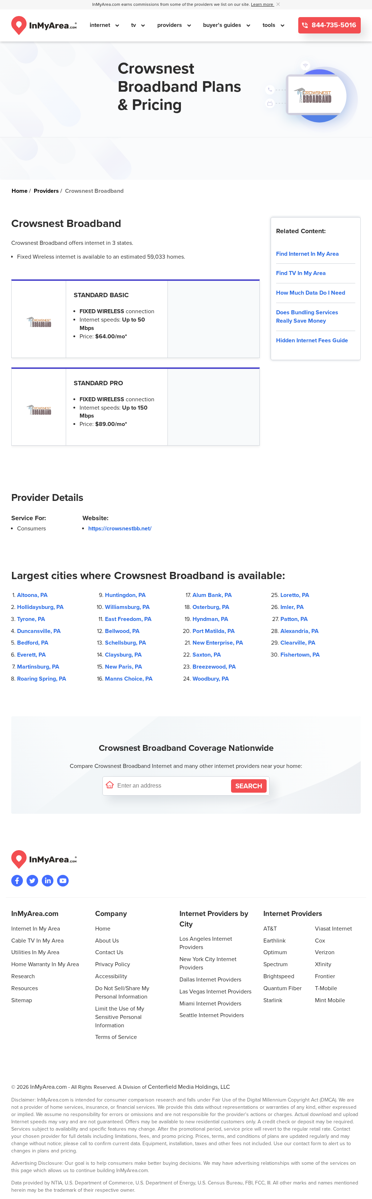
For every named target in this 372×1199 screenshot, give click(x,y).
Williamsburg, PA (127, 607)
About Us (107, 940)
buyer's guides (223, 25)
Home (102, 928)
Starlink (272, 1000)
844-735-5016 (333, 25)
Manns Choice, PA (129, 678)
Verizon (325, 952)
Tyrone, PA (31, 619)
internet (101, 25)
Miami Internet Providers (210, 1003)
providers (170, 25)
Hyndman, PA (210, 619)
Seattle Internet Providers (211, 1015)
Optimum (275, 952)
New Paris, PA (123, 666)
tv (134, 25)
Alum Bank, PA (212, 595)
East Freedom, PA (128, 619)
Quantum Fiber (282, 988)
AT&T (270, 928)
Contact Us (109, 952)
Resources (24, 988)
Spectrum (275, 964)
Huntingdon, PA (125, 595)
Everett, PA (31, 654)
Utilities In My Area (35, 952)
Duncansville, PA (39, 631)
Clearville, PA (297, 642)
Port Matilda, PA (214, 631)
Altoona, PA (32, 595)
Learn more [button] (262, 4)
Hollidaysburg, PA (40, 607)
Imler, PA (292, 607)
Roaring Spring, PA (41, 678)
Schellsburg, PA (125, 642)
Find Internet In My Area (307, 254)
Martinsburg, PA (38, 666)
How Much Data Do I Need (310, 292)
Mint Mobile (330, 1000)
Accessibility (111, 976)
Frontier (325, 976)
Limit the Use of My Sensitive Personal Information (119, 1017)
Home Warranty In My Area (45, 964)
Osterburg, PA (211, 607)
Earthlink (274, 940)
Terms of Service (116, 1037)
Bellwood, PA (122, 631)
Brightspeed (278, 976)
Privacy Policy (112, 964)
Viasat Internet (333, 928)
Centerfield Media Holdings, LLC (189, 1087)
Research (23, 976)
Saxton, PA (207, 654)
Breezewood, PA (214, 666)
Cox (320, 940)
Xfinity (323, 964)
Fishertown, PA (300, 654)
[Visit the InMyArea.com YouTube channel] (63, 881)
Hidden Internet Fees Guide (312, 340)
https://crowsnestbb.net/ (119, 528)
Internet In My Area (35, 928)
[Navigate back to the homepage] (44, 25)
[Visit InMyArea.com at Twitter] (32, 881)
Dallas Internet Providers (210, 979)
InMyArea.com (48, 1087)
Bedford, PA (32, 642)
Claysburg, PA (123, 654)
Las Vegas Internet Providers (215, 991)
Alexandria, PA (299, 631)
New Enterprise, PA (218, 642)
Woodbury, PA (211, 678)
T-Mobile (326, 988)
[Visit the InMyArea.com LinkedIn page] (47, 881)
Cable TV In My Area (37, 940)
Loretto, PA (294, 595)
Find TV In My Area (301, 273)
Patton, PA (294, 619)
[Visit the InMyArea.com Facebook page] (17, 881)
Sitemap (21, 1000)
